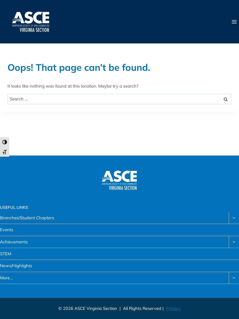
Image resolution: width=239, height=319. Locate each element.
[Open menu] (234, 22)
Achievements (14, 242)
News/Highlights (16, 265)
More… (6, 277)
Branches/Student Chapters (27, 217)
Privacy (173, 308)
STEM (5, 253)
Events (6, 229)
